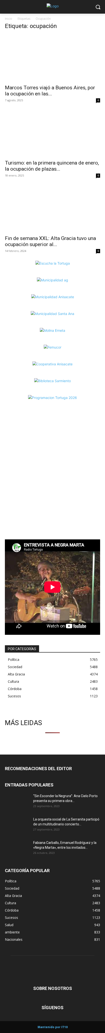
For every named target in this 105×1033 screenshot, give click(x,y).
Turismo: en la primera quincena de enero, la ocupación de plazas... (52, 166)
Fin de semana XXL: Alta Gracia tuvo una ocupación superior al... (50, 241)
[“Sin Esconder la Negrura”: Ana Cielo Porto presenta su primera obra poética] (17, 802)
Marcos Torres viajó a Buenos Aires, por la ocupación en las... (50, 91)
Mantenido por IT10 (53, 1027)
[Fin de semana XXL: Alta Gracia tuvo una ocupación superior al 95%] (52, 208)
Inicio (8, 19)
